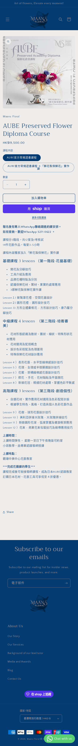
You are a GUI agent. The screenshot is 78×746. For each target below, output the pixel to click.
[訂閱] (66, 583)
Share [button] (10, 512)
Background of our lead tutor (25, 653)
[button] (7, 19)
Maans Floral (33, 739)
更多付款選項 (39, 218)
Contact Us (14, 678)
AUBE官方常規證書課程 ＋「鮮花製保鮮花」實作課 (38, 167)
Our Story (14, 636)
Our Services (15, 644)
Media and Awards (19, 661)
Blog (10, 670)
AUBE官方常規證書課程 (22, 157)
